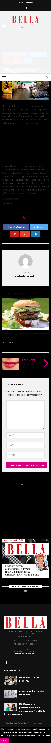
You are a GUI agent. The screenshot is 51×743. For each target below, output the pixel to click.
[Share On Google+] (25, 234)
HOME (20, 3)
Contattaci (29, 3)
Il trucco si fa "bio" (29, 365)
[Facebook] (7, 662)
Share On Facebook (17, 227)
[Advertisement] (25, 51)
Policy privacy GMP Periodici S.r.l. (25, 654)
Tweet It (40, 227)
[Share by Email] (35, 234)
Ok (4, 740)
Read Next (28, 360)
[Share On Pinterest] (14, 234)
